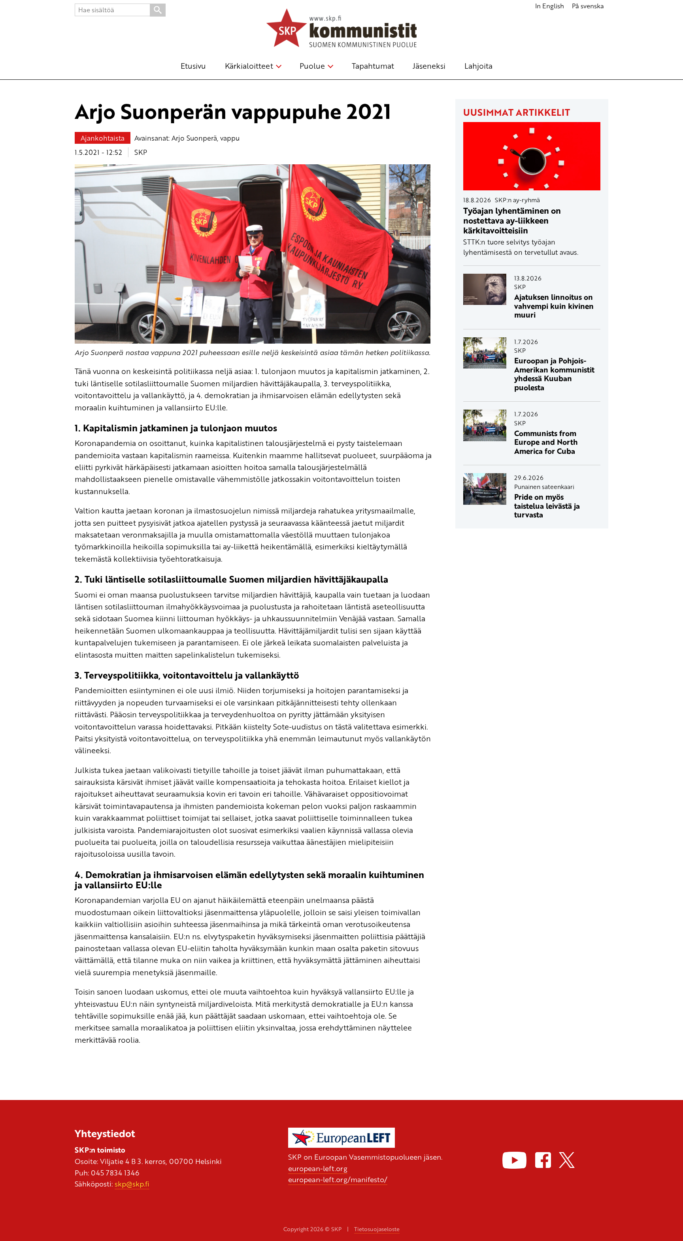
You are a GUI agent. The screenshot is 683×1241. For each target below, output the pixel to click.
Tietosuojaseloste (377, 1229)
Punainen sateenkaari (544, 486)
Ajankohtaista (103, 138)
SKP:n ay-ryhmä (517, 200)
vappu (230, 138)
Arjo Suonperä (194, 138)
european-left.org (317, 1168)
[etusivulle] (341, 29)
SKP (140, 152)
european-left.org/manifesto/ (337, 1179)
